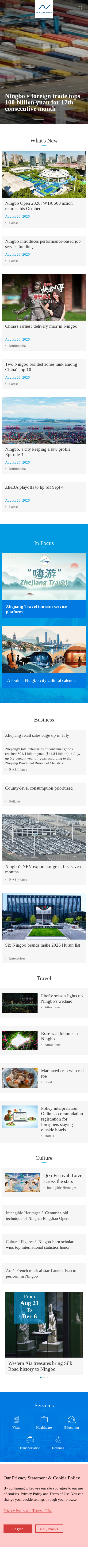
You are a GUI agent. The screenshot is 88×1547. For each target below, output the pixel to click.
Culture (44, 1158)
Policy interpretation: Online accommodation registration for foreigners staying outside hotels (62, 1119)
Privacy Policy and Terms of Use (28, 1511)
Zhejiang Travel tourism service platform (36, 609)
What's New (44, 141)
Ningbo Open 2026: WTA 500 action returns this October (39, 206)
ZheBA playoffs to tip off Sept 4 (34, 487)
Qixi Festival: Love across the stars (62, 1178)
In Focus (44, 543)
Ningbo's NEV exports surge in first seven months (43, 869)
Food (48, 1082)
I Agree (17, 1529)
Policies (14, 801)
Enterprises (17, 958)
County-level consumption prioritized (39, 788)
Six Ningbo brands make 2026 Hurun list (42, 945)
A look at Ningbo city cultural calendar (42, 680)
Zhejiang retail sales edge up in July (37, 735)
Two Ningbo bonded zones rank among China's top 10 (41, 367)
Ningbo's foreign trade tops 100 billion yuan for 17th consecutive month (42, 102)
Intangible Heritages (62, 1188)
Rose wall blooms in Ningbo (59, 1036)
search (80, 8)
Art (8, 1270)
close (2, 1473)
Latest (13, 223)
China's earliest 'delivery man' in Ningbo (41, 326)
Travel (44, 978)
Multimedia (17, 346)
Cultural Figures (20, 1241)
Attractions (53, 1007)
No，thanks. (49, 1529)
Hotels (49, 1136)
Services (44, 1405)
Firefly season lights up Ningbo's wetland (62, 998)
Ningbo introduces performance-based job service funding (43, 244)
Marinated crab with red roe (62, 1073)
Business (44, 720)
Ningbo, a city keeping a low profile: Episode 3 (38, 452)
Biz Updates (18, 770)
